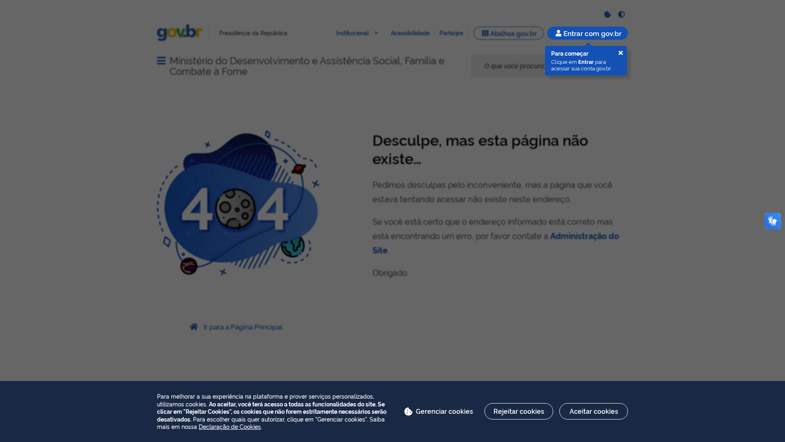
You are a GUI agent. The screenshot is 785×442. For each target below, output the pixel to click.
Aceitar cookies (594, 410)
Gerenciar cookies (444, 410)
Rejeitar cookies (518, 410)
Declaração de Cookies (230, 426)
